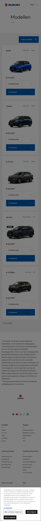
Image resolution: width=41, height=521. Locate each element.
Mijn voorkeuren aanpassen (13, 512)
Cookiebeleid (8, 508)
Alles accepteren (10, 517)
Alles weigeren (31, 512)
